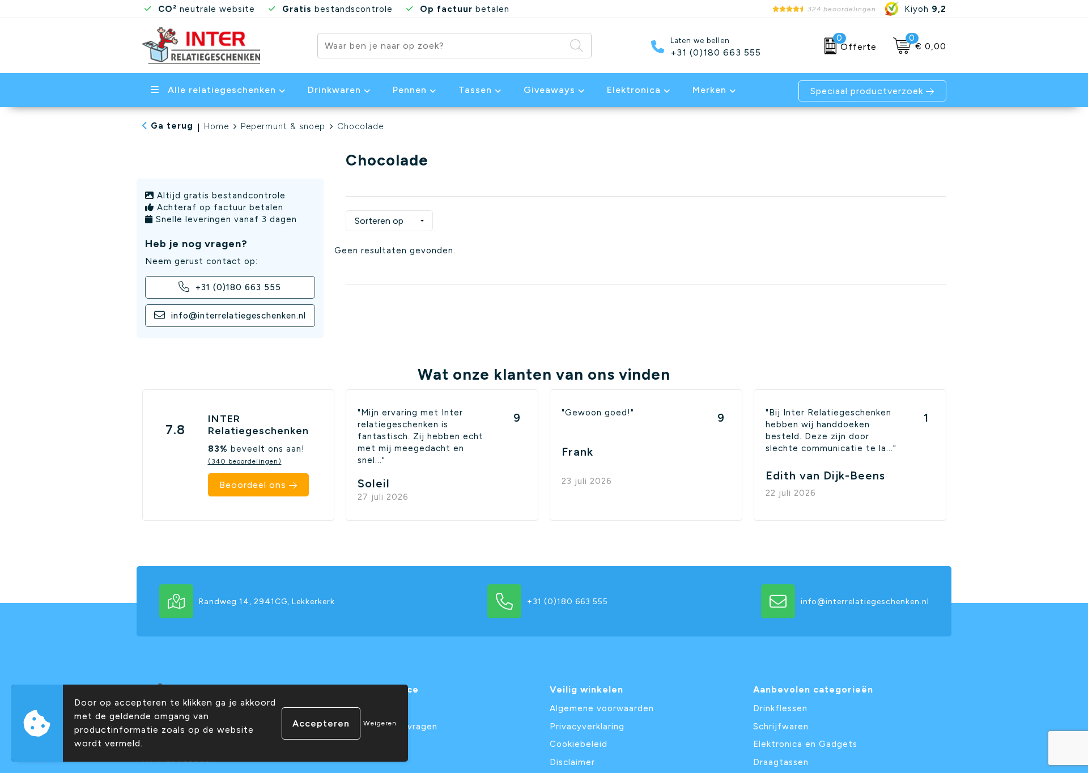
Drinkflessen (780, 708)
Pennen (410, 89)
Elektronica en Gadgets (805, 744)
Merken (709, 89)
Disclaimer (572, 762)
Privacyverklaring (587, 726)
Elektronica (634, 89)
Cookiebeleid (578, 744)
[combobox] (441, 46)
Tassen (475, 89)
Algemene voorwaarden (602, 708)
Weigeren (380, 723)
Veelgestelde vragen (391, 726)
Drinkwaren (334, 89)
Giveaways (549, 89)
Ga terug (172, 126)
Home (216, 126)
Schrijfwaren (781, 726)
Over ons (365, 744)
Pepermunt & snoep (283, 126)
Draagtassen (781, 762)
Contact (364, 708)
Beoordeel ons (252, 484)
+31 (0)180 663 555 (715, 52)
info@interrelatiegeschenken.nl (237, 316)
